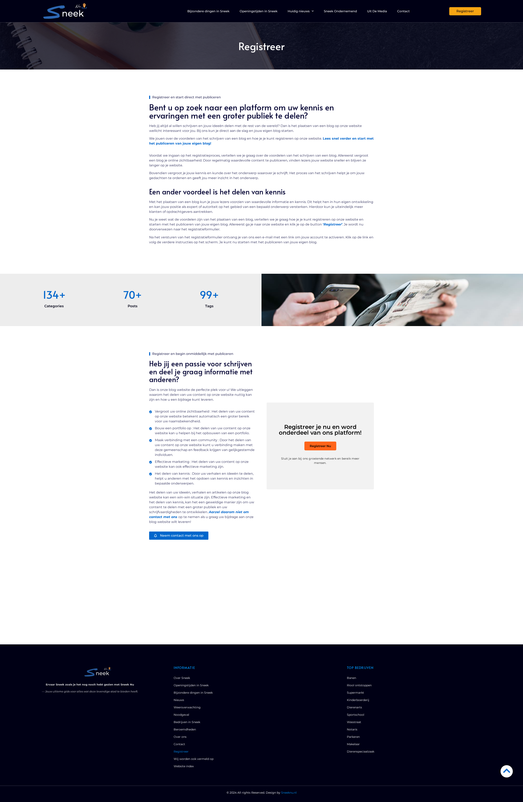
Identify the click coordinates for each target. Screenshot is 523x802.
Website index (184, 766)
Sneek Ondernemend (340, 11)
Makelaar (353, 744)
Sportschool (355, 715)
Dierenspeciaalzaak (360, 751)
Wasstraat (354, 722)
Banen (351, 678)
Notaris (352, 729)
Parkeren (353, 737)
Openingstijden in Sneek (258, 11)
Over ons (180, 737)
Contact (403, 11)
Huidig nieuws (299, 11)
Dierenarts (354, 707)
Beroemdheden (185, 729)
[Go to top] (507, 771)
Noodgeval (181, 715)
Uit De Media (377, 11)
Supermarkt (355, 692)
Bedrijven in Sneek (187, 722)
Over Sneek (182, 678)
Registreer (181, 751)
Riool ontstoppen (359, 685)
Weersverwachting (187, 707)
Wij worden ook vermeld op (193, 759)
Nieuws (179, 700)
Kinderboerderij (358, 700)
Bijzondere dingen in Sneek (208, 11)
